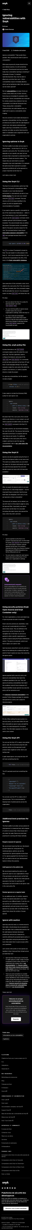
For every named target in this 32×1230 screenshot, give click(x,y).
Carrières (4, 1139)
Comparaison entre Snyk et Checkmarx (13, 1163)
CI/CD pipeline (6, 196)
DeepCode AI (5, 1069)
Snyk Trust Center (7, 1120)
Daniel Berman (9, 29)
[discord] (15, 1188)
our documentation (18, 987)
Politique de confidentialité (18, 1222)
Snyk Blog (6, 9)
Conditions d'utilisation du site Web (11, 1224)
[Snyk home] (5, 3)
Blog (3, 1081)
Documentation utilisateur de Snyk (11, 1106)
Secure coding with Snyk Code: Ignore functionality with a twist (17, 967)
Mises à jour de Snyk (7, 1117)
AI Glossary (5, 1088)
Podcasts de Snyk (7, 1084)
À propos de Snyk (7, 1129)
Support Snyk (5, 1110)
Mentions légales (6, 1222)
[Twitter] (2, 1188)
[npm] (12, 1188)
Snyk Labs (5, 1099)
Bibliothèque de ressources (9, 1077)
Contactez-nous (6, 1132)
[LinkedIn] (7, 1188)
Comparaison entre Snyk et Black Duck (13, 1167)
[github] (10, 1188)
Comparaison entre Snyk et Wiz (11, 1170)
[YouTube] (5, 1188)
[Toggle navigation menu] (29, 3)
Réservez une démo (7, 1136)
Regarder (16, 1019)
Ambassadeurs (6, 1146)
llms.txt (4, 1091)
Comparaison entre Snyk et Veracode (12, 1160)
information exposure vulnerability (13, 233)
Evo (3, 1062)
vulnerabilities (11, 91)
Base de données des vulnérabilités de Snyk (14, 1113)
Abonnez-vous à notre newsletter (16, 1208)
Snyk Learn (5, 1103)
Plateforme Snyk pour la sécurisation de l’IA (14, 1058)
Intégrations (5, 1065)
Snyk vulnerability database (18, 260)
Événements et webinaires (9, 1143)
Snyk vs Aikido (6, 1174)
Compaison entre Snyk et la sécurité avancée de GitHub (15, 1155)
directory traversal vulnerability (15, 695)
